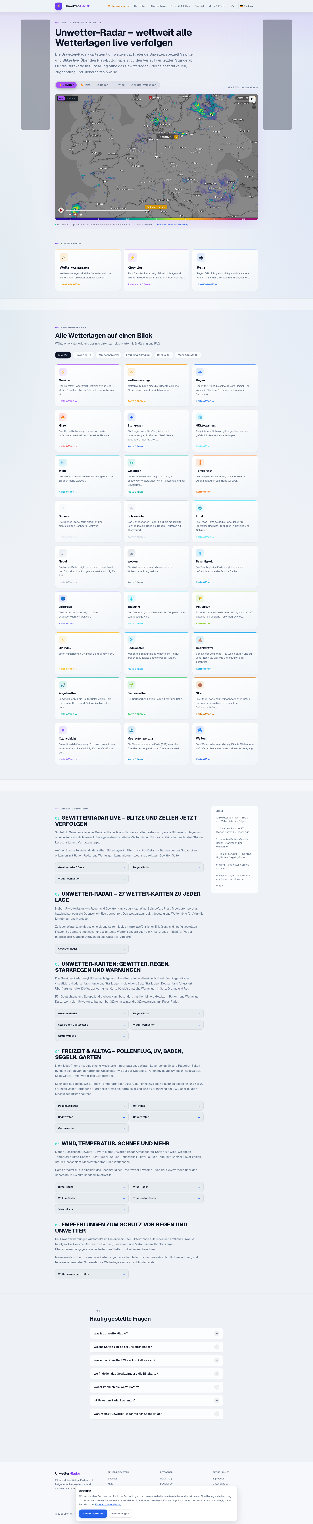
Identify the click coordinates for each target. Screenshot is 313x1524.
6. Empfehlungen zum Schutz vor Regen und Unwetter (233, 877)
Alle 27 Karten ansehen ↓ (242, 87)
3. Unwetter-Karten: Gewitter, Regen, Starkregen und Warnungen (232, 843)
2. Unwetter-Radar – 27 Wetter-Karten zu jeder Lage (232, 830)
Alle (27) (63, 355)
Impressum (219, 1478)
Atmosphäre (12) (109, 355)
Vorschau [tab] (71, 98)
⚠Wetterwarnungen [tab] (143, 85)
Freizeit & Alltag (180, 6)
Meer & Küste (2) (188, 355)
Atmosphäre (158, 6)
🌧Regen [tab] (102, 85)
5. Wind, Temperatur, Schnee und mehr (232, 866)
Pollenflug (166, 1478)
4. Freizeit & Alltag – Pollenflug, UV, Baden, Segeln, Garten (234, 855)
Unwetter (140, 6)
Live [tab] (61, 98)
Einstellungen (120, 1513)
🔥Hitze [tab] (85, 85)
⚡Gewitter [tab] (66, 85)
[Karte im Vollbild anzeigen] (252, 99)
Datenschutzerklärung (108, 1504)
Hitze (110, 1483)
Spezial (199, 6)
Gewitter (112, 1478)
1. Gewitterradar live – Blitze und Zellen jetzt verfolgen (232, 819)
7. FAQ (220, 886)
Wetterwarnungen (118, 6)
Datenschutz (220, 1483)
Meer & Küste (217, 6)
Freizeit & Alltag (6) (138, 355)
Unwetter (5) (83, 355)
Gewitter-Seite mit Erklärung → (174, 224)
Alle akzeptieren (93, 1513)
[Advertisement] (35, 74)
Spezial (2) (163, 355)
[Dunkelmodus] (233, 6)
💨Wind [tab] (120, 85)
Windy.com (147, 224)
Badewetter (167, 1483)
